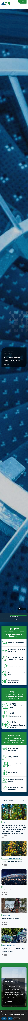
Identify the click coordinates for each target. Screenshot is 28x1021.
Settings (16, 1018)
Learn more (10, 1001)
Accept (4, 1018)
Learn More (6, 367)
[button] (21, 608)
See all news (24, 800)
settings (12, 1015)
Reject (10, 1018)
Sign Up (22, 1)
